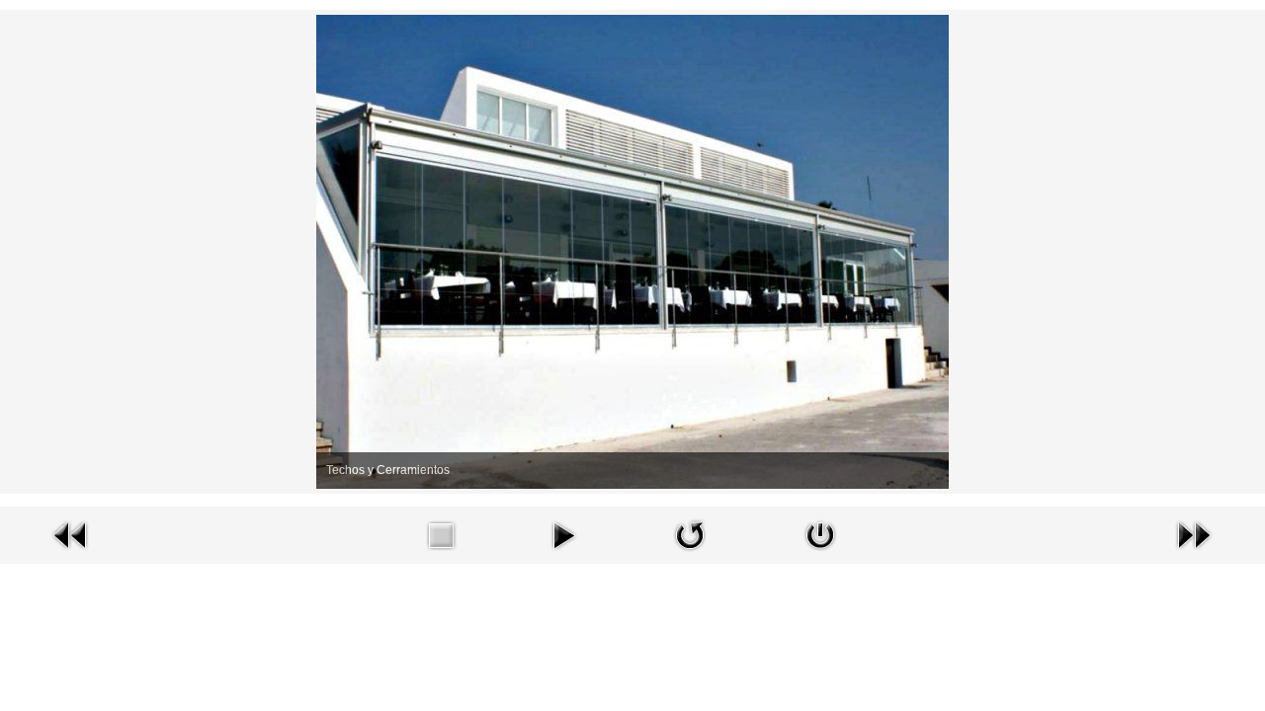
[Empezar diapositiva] (563, 534)
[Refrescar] (690, 534)
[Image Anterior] (71, 534)
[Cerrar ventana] (820, 534)
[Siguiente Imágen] (1194, 534)
